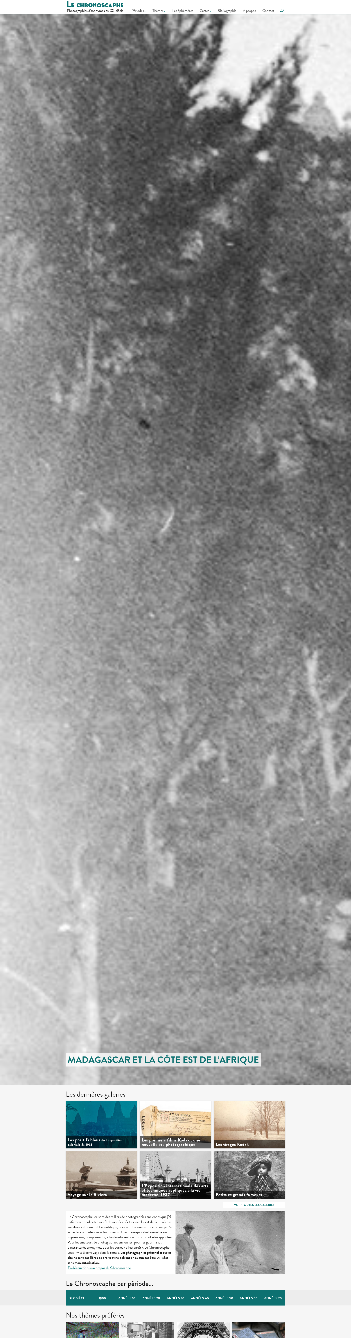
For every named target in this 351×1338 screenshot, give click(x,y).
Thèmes (157, 10)
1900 (102, 1298)
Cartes (204, 10)
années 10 (126, 1298)
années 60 (248, 1298)
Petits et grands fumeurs (239, 1194)
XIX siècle (78, 1298)
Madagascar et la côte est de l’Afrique (163, 1059)
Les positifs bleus (95, 1142)
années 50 (224, 1298)
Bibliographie (227, 10)
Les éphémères (182, 10)
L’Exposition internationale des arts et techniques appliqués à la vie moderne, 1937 (175, 1190)
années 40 (200, 1298)
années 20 (151, 1298)
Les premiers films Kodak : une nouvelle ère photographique (171, 1142)
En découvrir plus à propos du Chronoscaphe (99, 1267)
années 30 (175, 1298)
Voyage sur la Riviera (87, 1194)
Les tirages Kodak (232, 1144)
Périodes (138, 10)
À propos (249, 10)
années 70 (273, 1298)
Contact (268, 10)
